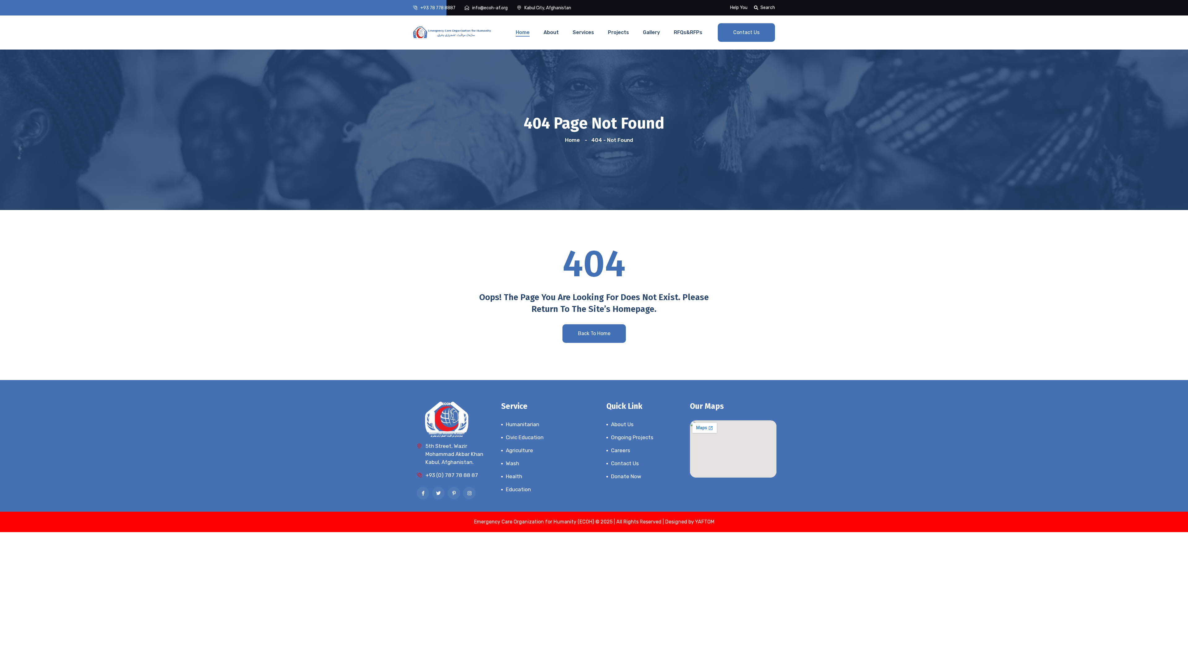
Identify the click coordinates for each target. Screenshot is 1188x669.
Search (767, 7)
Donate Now (626, 476)
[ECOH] (452, 31)
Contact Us (746, 32)
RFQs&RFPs (688, 32)
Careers (620, 450)
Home (523, 32)
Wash (512, 463)
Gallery (651, 32)
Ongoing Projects (632, 437)
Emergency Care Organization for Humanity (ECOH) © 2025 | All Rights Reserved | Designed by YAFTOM (594, 522)
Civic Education (525, 437)
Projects (618, 32)
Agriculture (519, 450)
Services (583, 32)
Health (514, 476)
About (551, 32)
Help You (739, 7)
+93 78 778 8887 (437, 8)
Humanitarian (522, 424)
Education (518, 489)
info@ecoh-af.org (490, 8)
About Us (622, 424)
